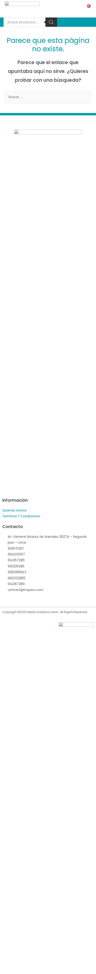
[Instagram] (16, 488)
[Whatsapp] (25, 488)
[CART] (86, 8)
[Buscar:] (48, 97)
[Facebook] (7, 488)
